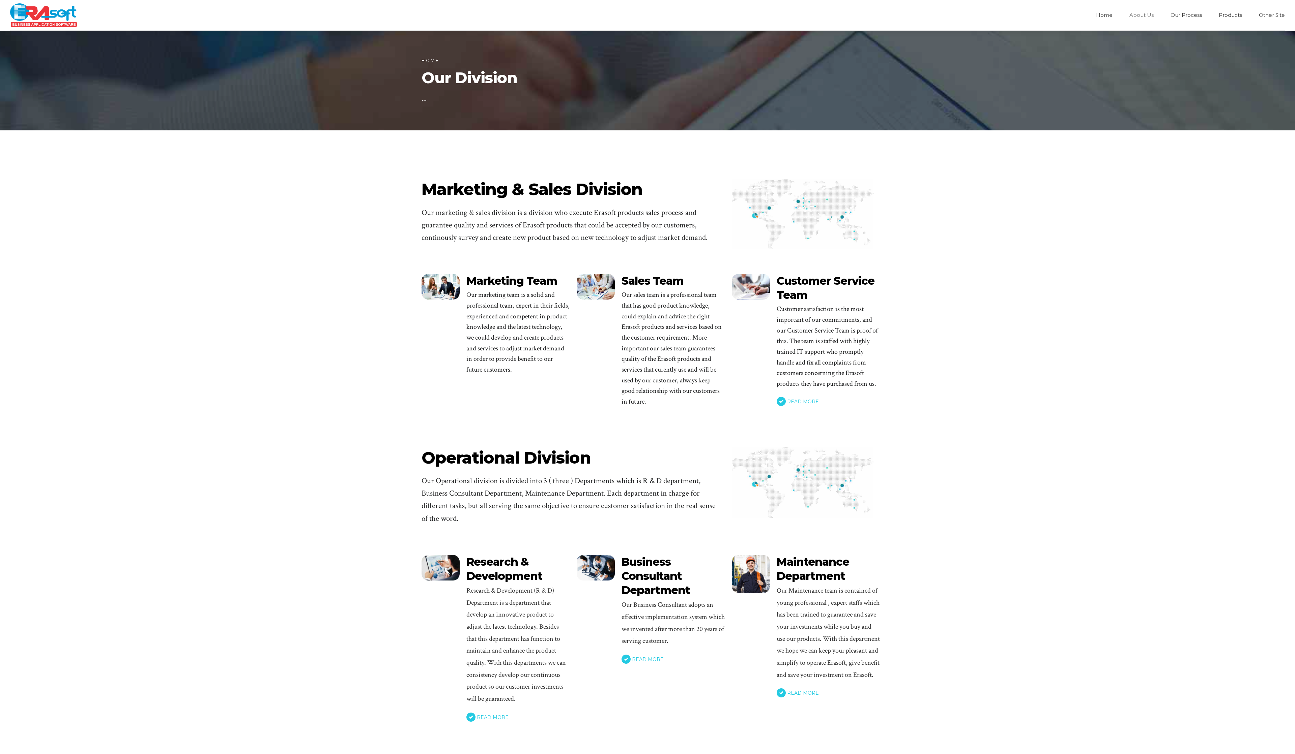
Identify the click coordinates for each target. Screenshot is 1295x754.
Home (1104, 15)
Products (1230, 15)
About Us (1141, 15)
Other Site (1272, 15)
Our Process (1186, 15)
